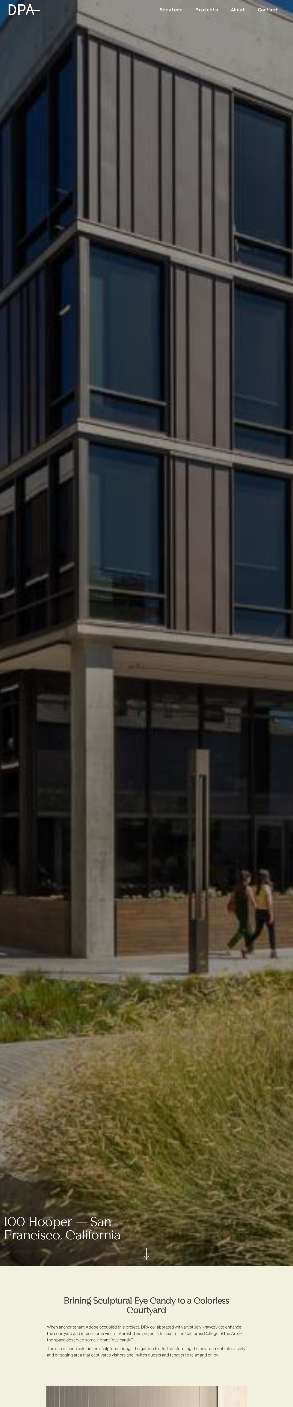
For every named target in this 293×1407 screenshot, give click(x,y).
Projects (206, 9)
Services (171, 9)
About (238, 9)
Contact (268, 9)
